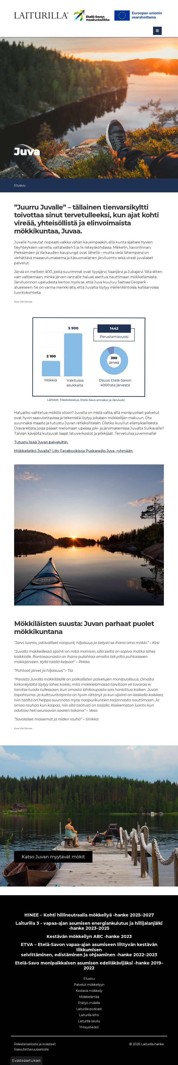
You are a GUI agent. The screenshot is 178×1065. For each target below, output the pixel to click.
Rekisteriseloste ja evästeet (35, 1044)
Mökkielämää (89, 997)
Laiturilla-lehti (89, 1015)
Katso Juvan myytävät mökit (53, 856)
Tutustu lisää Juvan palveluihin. (41, 442)
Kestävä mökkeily (89, 991)
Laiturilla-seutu (89, 1021)
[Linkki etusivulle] (41, 14)
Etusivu (19, 185)
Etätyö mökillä (89, 1003)
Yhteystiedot (89, 1027)
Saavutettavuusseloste (31, 1049)
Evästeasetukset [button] (26, 1060)
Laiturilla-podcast (89, 1009)
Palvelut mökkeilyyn (89, 985)
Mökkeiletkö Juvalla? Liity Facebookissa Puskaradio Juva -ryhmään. (73, 451)
